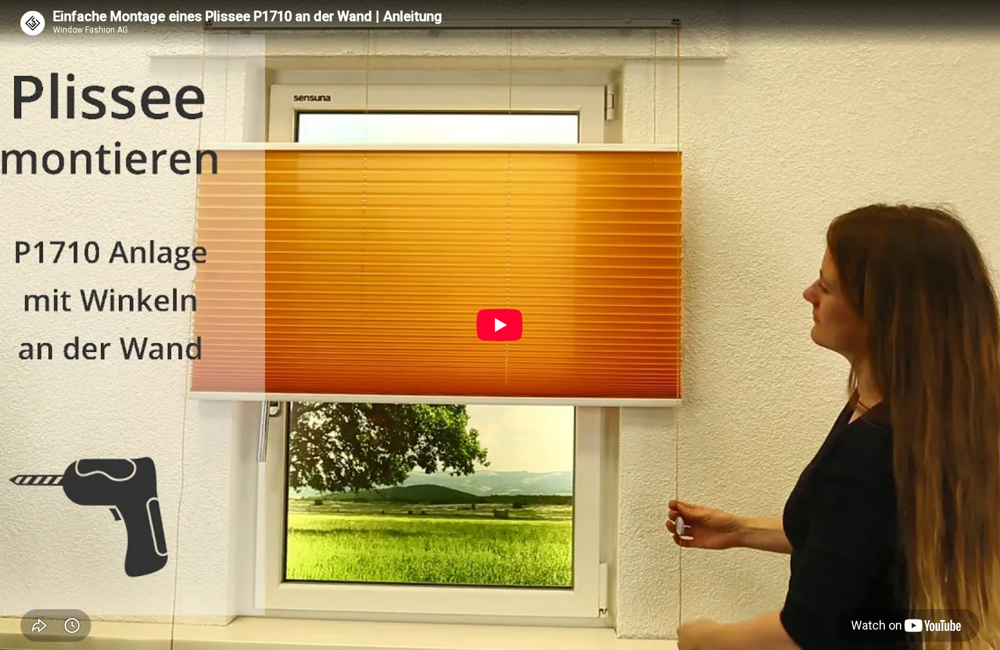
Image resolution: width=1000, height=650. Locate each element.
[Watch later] (72, 625)
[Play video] (500, 325)
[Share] (39, 625)
